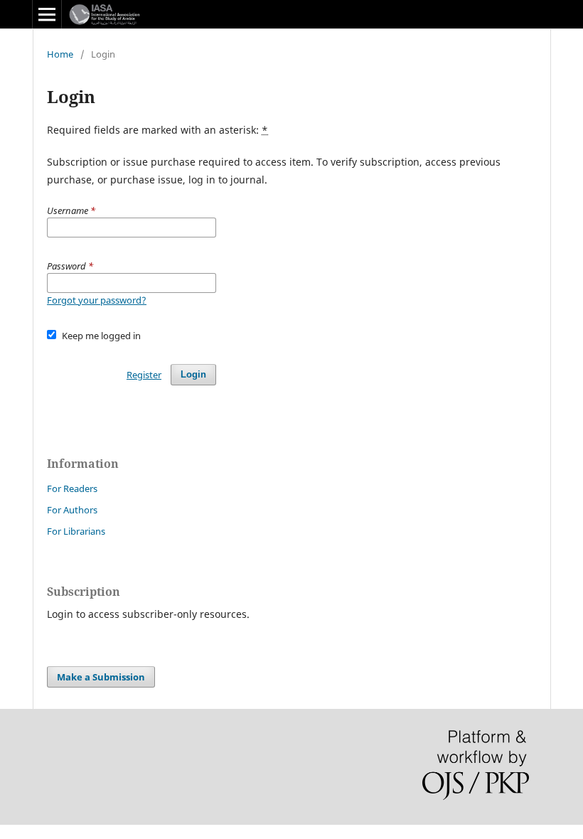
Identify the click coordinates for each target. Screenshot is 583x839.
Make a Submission (101, 676)
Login (193, 374)
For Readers (72, 488)
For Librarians (76, 531)
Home (60, 54)
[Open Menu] (47, 14)
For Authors (72, 509)
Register (144, 374)
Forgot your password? (96, 300)
